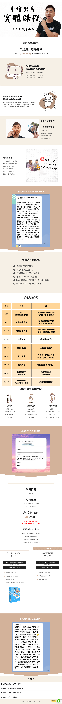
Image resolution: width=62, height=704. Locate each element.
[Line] (58, 700)
